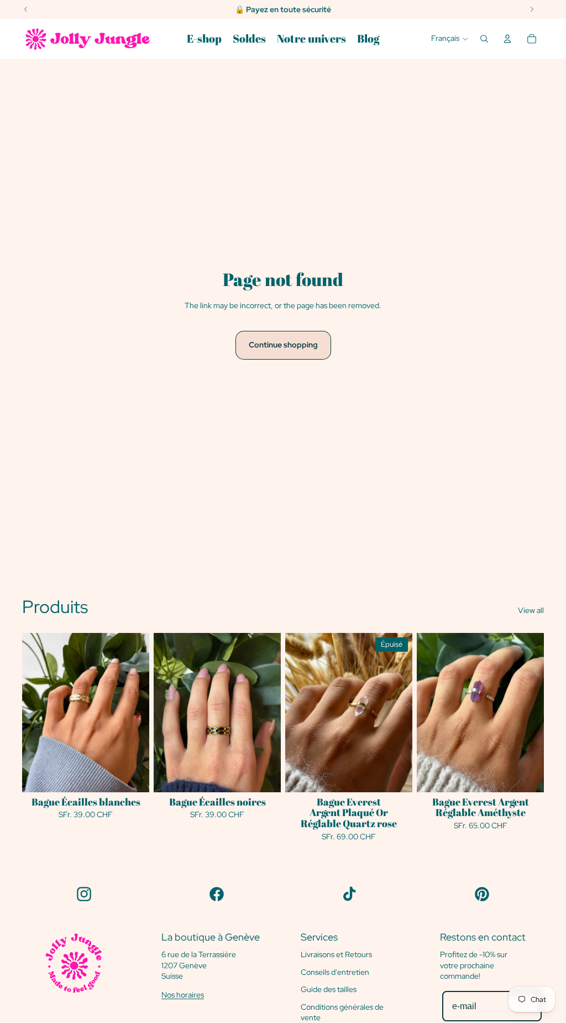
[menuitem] (204, 39)
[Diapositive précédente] (162, 712)
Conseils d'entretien (335, 972)
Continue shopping (283, 345)
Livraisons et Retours (336, 954)
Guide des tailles (329, 989)
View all (531, 610)
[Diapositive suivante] (272, 712)
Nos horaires (182, 995)
